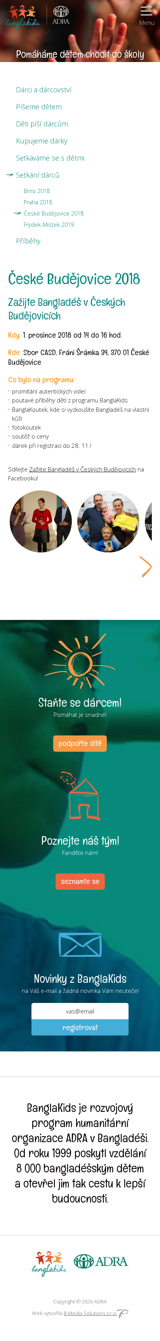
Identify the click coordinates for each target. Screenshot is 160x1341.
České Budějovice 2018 (53, 213)
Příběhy (28, 240)
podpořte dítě (80, 743)
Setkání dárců (37, 174)
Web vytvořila (74, 1313)
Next (145, 566)
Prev (14, 566)
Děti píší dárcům (42, 123)
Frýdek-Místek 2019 (49, 224)
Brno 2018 (37, 191)
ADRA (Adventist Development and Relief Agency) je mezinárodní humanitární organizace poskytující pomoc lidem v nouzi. (58, 15)
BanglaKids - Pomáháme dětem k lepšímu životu (23, 15)
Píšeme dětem (39, 106)
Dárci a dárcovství (43, 89)
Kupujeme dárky (41, 140)
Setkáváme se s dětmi (50, 157)
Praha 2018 (38, 202)
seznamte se (80, 881)
